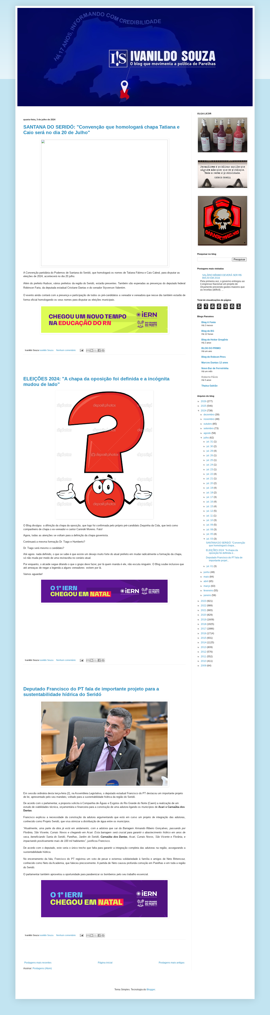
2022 (204, 605)
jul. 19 (210, 487)
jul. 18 (210, 492)
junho (207, 572)
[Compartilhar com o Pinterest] (103, 350)
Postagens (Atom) (42, 968)
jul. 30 (210, 446)
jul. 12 (210, 511)
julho (207, 437)
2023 (204, 601)
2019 (204, 619)
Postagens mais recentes (37, 962)
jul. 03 (210, 538)
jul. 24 (210, 464)
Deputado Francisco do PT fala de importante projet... (224, 559)
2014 (204, 642)
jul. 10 (210, 520)
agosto (207, 433)
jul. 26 (210, 455)
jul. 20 (210, 483)
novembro (209, 419)
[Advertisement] (104, 365)
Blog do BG (207, 331)
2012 (204, 651)
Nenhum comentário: (66, 350)
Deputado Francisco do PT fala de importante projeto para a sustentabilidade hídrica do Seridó (91, 691)
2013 (204, 647)
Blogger (151, 989)
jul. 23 (210, 469)
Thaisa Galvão (209, 385)
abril (206, 581)
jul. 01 (210, 566)
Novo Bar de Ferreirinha (214, 368)
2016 (204, 633)
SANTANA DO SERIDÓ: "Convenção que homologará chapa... (225, 544)
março (207, 586)
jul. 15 (210, 506)
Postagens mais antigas (171, 962)
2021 (204, 610)
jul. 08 (210, 529)
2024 (204, 410)
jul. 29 (210, 451)
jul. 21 (210, 478)
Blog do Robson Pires (213, 357)
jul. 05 (210, 534)
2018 (204, 624)
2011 (204, 656)
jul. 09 (210, 524)
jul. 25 (210, 460)
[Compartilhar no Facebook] (99, 350)
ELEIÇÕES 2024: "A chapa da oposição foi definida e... (222, 551)
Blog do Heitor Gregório (214, 339)
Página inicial (105, 962)
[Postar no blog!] (92, 350)
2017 (204, 628)
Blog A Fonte (208, 322)
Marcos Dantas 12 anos (214, 362)
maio (207, 576)
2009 (204, 665)
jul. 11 (210, 515)
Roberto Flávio (209, 377)
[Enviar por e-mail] (88, 350)
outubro (208, 423)
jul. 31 (210, 441)
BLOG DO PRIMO (211, 348)
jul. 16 (210, 501)
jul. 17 (210, 497)
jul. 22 (210, 474)
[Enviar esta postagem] (81, 350)
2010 (204, 661)
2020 (204, 614)
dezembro (209, 414)
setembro (209, 428)
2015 (204, 638)
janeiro (208, 595)
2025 (204, 405)
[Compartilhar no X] (95, 350)
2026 (204, 401)
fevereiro (209, 590)
